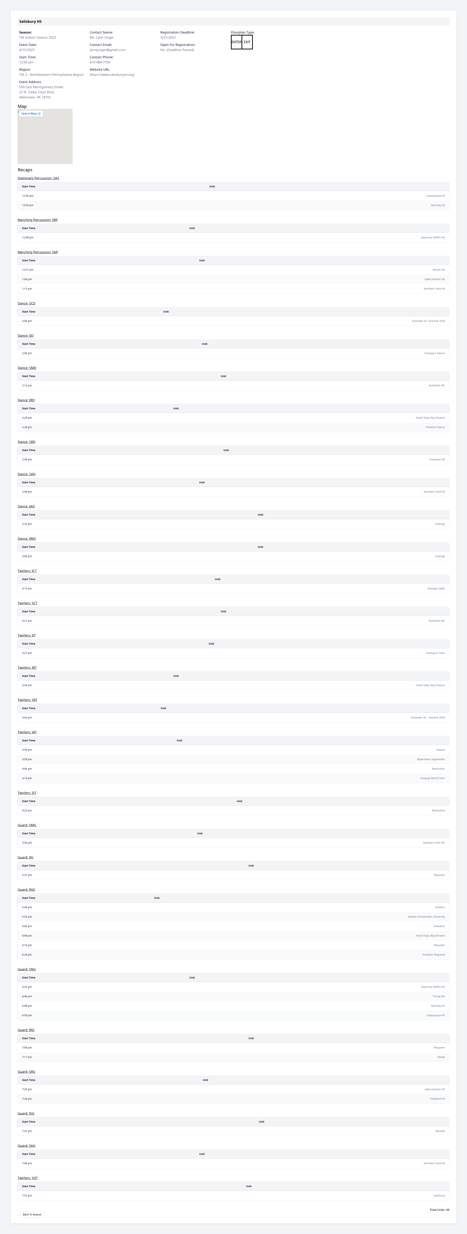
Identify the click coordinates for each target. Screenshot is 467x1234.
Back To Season (32, 1214)
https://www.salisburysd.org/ (112, 74)
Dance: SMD (27, 368)
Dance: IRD (26, 400)
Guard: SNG (27, 969)
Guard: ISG (26, 1113)
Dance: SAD (27, 474)
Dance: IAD (26, 506)
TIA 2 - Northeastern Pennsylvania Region (51, 74)
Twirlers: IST (27, 793)
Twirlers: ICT (27, 571)
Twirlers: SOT (28, 1178)
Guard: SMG (27, 825)
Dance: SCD (26, 303)
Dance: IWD (27, 538)
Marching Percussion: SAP (38, 252)
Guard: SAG (26, 1145)
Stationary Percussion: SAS (38, 178)
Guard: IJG (25, 857)
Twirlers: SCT (27, 603)
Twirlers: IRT (27, 667)
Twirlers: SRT (27, 700)
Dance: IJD (26, 335)
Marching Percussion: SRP (38, 220)
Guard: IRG (26, 1030)
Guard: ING (26, 889)
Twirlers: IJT (27, 635)
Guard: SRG (26, 1071)
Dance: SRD (26, 442)
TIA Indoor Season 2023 (37, 37)
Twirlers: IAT (27, 732)
